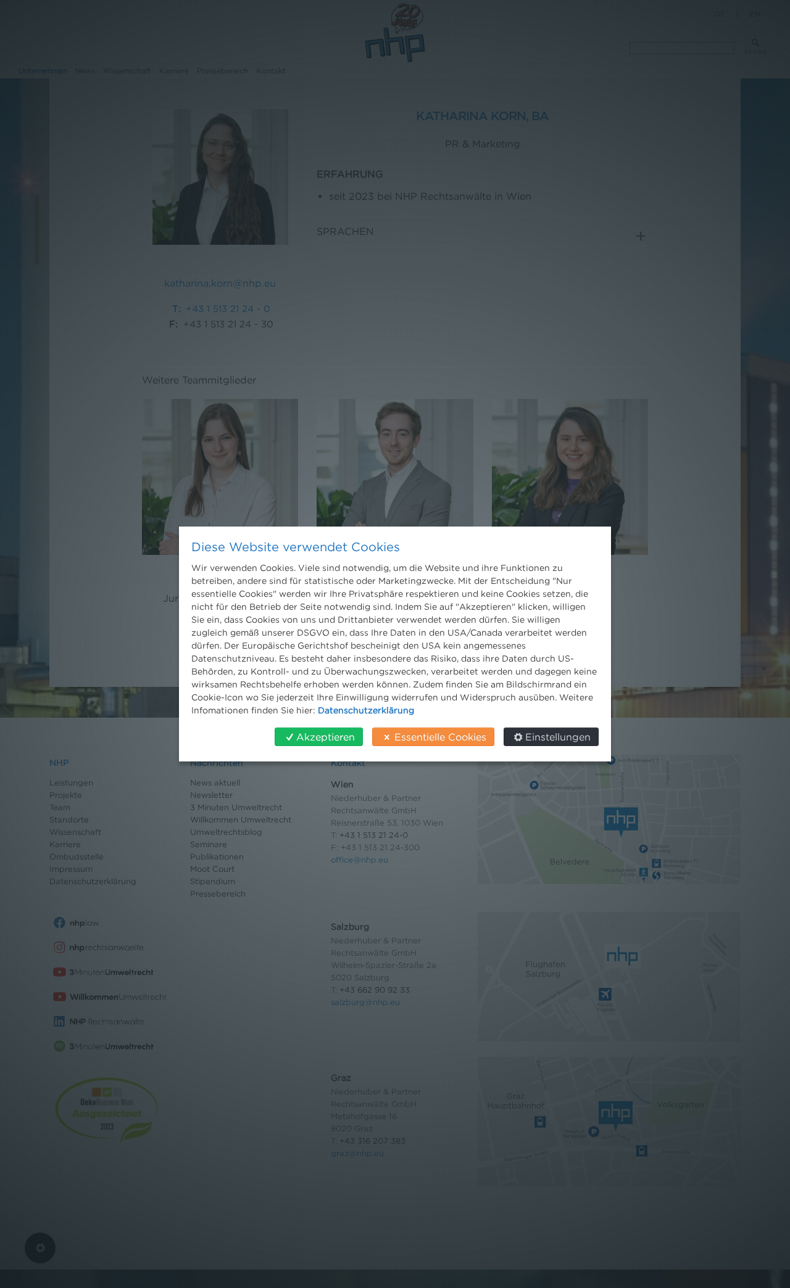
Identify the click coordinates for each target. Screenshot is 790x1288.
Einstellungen (558, 736)
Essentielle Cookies (440, 736)
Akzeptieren (325, 736)
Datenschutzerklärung (366, 710)
